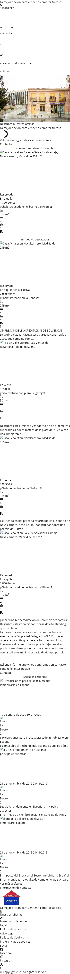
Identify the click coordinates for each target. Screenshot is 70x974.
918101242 (7, 8)
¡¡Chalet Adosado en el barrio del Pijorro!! (26, 207)
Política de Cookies (12, 937)
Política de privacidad (13, 929)
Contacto (6, 144)
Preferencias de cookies (15, 941)
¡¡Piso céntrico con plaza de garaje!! (22, 393)
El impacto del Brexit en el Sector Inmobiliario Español (34, 875)
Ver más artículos (11, 883)
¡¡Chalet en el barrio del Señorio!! (21, 488)
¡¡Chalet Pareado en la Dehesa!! (20, 298)
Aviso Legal (7, 933)
